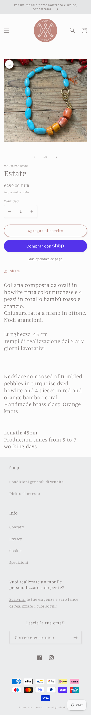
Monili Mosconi (37, 707)
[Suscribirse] (75, 637)
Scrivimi (17, 599)
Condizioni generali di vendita (36, 481)
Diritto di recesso (24, 493)
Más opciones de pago (45, 259)
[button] (7, 31)
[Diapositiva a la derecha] (56, 157)
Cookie (15, 550)
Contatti (16, 527)
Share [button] (15, 271)
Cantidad (11, 201)
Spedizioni (18, 562)
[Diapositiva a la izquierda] (34, 157)
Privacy (15, 539)
